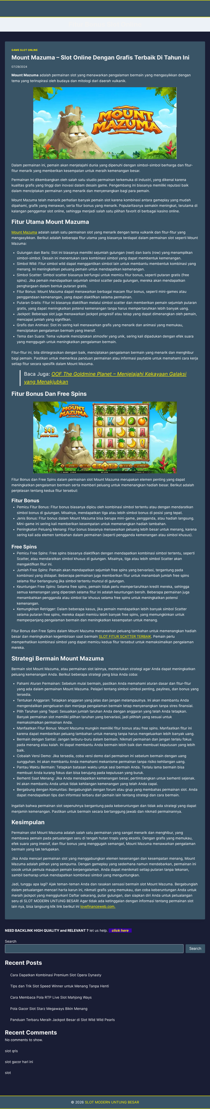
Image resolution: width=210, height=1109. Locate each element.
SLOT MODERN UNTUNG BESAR (112, 1102)
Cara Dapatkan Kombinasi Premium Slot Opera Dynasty (55, 975)
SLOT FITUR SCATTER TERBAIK (125, 636)
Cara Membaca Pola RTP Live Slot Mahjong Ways (51, 997)
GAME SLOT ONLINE (24, 50)
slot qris (11, 1051)
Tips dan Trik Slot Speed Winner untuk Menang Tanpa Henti (59, 986)
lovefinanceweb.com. (97, 906)
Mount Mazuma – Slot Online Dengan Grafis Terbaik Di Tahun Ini (100, 57)
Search (10, 941)
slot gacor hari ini (19, 1062)
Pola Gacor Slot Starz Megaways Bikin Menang (48, 1009)
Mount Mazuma (24, 232)
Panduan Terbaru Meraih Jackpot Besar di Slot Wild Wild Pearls (62, 1020)
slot (8, 1073)
